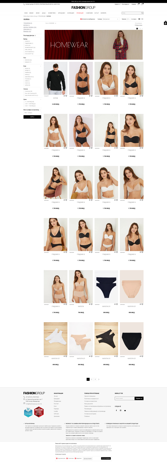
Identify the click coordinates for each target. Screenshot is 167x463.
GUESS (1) (27, 41)
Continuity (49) (28, 91)
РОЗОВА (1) (28, 79)
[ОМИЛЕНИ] (138, 4)
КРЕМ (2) (27, 74)
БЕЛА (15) (27, 68)
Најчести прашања (89, 396)
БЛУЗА (55, 98)
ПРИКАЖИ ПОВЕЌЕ (60, 454)
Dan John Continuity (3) (30, 93)
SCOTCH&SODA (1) (29, 51)
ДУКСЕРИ (27, 29)
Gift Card (56, 413)
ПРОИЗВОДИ (41, 16)
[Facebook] (116, 410)
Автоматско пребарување (88, 19)
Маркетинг (79, 458)
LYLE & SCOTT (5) (29, 53)
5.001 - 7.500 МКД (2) (30, 106)
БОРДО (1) (27, 70)
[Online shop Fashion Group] (83, 7)
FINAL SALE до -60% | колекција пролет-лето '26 (83, 1)
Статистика (71, 458)
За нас (56, 396)
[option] (83, 1)
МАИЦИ (27, 31)
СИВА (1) (27, 81)
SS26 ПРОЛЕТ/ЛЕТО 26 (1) (31, 95)
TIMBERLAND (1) (29, 43)
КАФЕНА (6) (28, 72)
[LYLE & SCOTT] (46, 96)
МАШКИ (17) (28, 62)
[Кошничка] (142, 4)
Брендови (56, 398)
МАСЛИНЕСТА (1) (29, 76)
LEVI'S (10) (27, 45)
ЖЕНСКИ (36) (28, 60)
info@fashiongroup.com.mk (34, 404)
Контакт (56, 403)
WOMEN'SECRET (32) (30, 47)
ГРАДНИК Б (81, 98)
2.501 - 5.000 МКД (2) (30, 103)
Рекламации (87, 408)
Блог (55, 406)
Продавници (57, 401)
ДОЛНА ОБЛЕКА (29, 27)
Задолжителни (61, 458)
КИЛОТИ (81, 306)
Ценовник (56, 416)
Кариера (56, 408)
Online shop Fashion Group (30, 16)
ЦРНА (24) (27, 85)
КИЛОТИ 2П (106, 306)
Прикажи (124, 19)
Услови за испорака (90, 413)
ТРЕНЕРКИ (27, 23)
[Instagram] (120, 410)
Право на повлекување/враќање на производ (97, 406)
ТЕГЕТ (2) (27, 83)
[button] (133, 13)
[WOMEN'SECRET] (72, 96)
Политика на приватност (91, 398)
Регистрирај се (125, 4)
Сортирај (100, 19)
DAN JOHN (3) (28, 49)
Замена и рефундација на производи (94, 411)
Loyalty (56, 411)
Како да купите (88, 403)
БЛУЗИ (26, 25)
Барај (32, 117)
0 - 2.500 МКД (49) (29, 101)
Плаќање (87, 416)
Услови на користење (90, 401)
